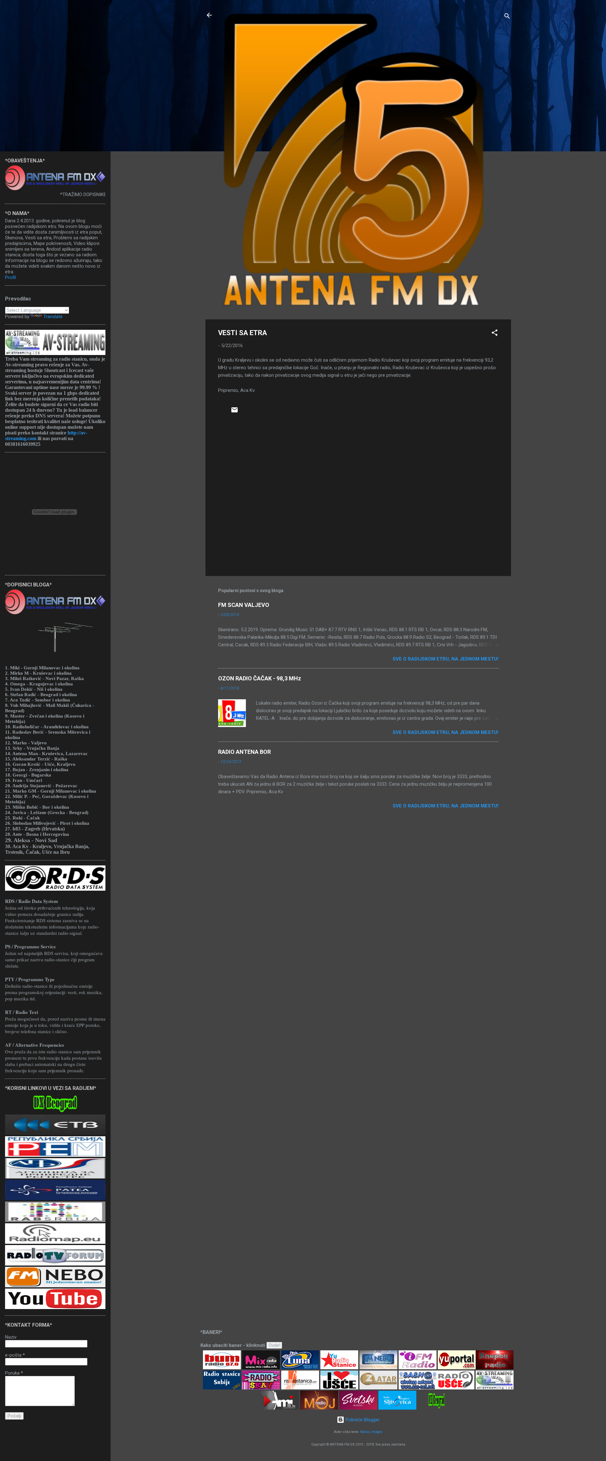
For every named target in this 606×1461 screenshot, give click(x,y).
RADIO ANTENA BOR (244, 751)
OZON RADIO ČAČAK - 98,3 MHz (259, 678)
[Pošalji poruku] (234, 412)
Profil (10, 277)
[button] (494, 334)
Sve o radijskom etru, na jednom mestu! (445, 659)
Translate (52, 316)
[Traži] (507, 17)
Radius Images (371, 1432)
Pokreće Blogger (362, 1420)
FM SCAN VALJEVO (243, 605)
